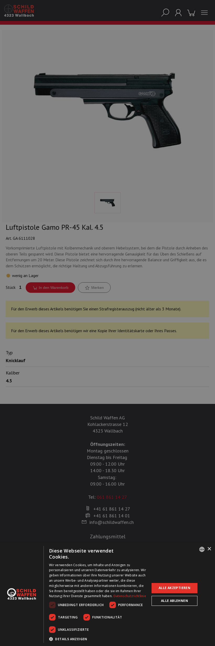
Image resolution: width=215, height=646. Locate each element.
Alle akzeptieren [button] (174, 588)
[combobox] (202, 549)
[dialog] (107, 594)
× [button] (209, 549)
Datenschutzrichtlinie (130, 596)
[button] (98, 639)
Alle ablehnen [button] (174, 600)
